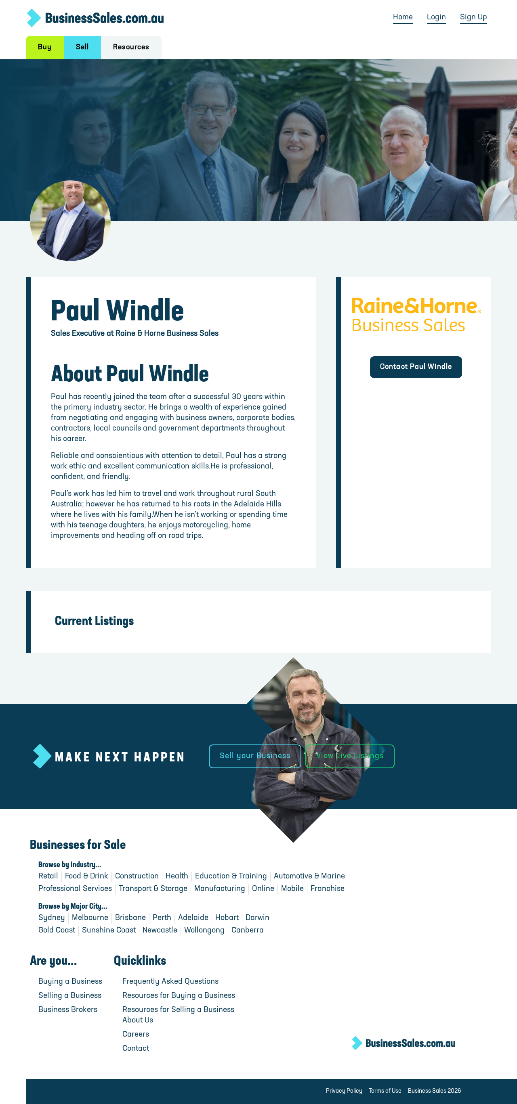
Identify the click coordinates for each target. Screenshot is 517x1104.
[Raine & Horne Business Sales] (416, 317)
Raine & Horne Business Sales (167, 334)
